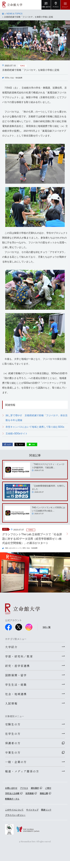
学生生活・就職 (16, 684)
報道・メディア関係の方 (22, 771)
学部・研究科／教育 (19, 656)
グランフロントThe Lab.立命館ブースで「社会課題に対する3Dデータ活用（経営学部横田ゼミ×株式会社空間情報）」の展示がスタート (32, 538)
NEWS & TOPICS (14, 13)
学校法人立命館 (12, 793)
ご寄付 (48, 787)
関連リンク (46, 809)
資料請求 (35, 787)
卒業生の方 (13, 752)
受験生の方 (13, 724)
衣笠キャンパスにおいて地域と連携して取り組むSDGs (35, 426)
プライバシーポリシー (15, 814)
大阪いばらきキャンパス (13, 548)
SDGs (7, 77)
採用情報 (29, 793)
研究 (24, 548)
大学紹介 (11, 647)
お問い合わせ (11, 787)
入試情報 (11, 703)
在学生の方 (13, 734)
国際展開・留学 (16, 675)
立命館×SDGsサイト (17, 433)
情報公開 (44, 793)
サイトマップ (32, 809)
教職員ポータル (12, 798)
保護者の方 (13, 743)
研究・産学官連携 (17, 666)
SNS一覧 (46, 627)
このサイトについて (14, 809)
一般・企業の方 (16, 762)
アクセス (24, 787)
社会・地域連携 (16, 77)
